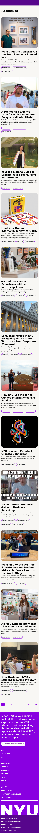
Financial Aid (6, 824)
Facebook (5, 770)
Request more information (12, 744)
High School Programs (11, 827)
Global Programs (8, 295)
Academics (5, 754)
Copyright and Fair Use (11, 794)
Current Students (23, 521)
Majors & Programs (19, 68)
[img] (19, 32)
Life (2, 750)
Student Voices (7, 71)
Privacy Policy (7, 790)
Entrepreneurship (8, 464)
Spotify (4, 781)
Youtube (4, 774)
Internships (6, 68)
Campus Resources (8, 241)
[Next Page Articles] (36, 704)
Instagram (5, 763)
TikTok (3, 777)
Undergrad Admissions (11, 821)
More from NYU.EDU (9, 818)
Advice (4, 757)
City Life (20, 241)
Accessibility (6, 798)
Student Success (8, 830)
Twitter (4, 767)
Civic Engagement (8, 583)
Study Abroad (6, 132)
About (4, 787)
